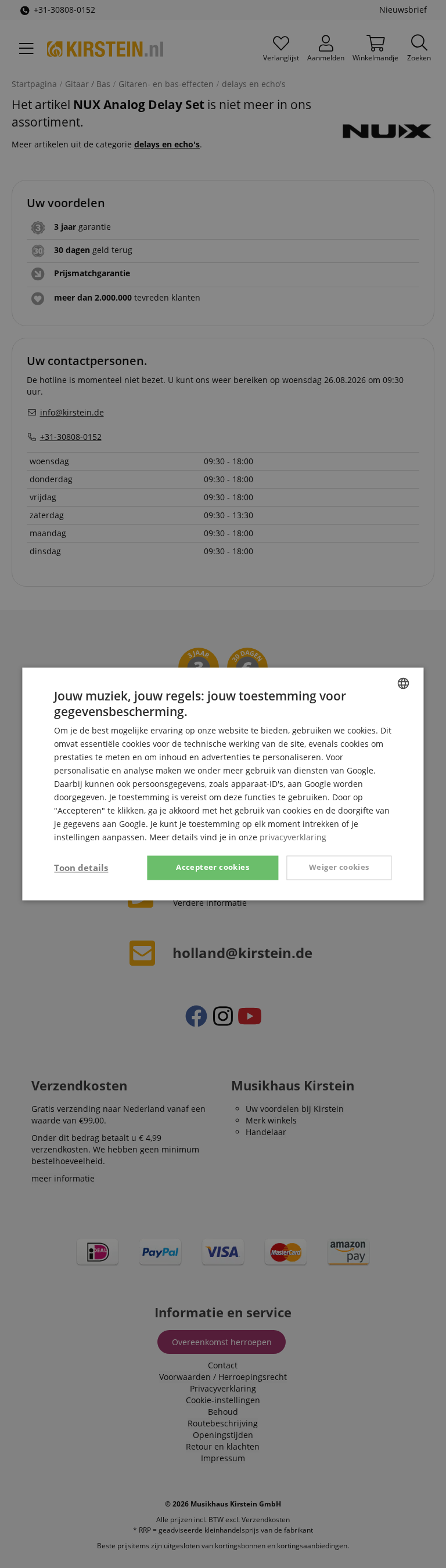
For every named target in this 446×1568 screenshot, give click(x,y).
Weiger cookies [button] (339, 867)
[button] (81, 868)
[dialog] (223, 784)
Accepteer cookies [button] (212, 867)
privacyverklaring (293, 837)
